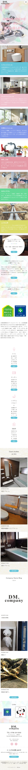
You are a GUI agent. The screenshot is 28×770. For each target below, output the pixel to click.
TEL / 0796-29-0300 (14, 739)
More (14, 252)
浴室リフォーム (5, 491)
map (21, 736)
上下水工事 (4, 222)
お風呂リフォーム (7, 128)
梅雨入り (3, 655)
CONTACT (14, 756)
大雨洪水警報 (4, 617)
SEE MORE (14, 570)
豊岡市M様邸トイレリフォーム (9, 528)
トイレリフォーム (7, 64)
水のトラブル (5, 191)
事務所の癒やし (5, 692)
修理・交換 (4, 159)
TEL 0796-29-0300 (14, 732)
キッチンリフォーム (7, 96)
